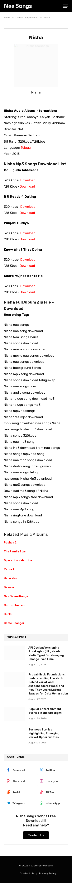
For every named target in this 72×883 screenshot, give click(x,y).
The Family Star (15, 551)
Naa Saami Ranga (16, 596)
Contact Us (27, 873)
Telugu (26, 147)
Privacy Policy (47, 873)
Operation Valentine (18, 560)
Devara (9, 587)
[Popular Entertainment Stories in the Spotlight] (14, 714)
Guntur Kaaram (14, 605)
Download (28, 180)
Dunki (8, 614)
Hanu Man (10, 578)
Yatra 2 (9, 569)
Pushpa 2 (10, 542)
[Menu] (65, 6)
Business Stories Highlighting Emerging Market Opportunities (43, 733)
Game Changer (14, 623)
